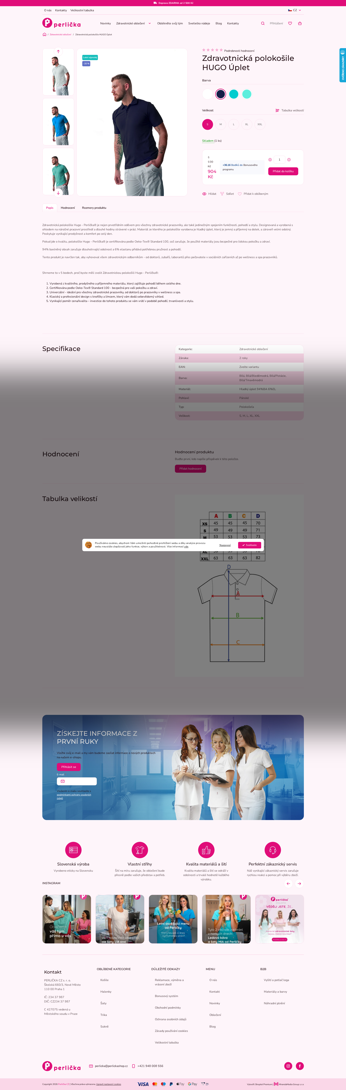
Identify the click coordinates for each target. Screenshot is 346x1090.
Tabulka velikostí (293, 110)
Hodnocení (68, 208)
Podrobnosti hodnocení (239, 51)
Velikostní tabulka (82, 10)
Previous (58, 51)
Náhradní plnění (274, 1003)
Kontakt (214, 992)
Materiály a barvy (275, 992)
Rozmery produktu (94, 208)
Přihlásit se (68, 767)
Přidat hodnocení (190, 469)
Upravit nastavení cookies (108, 1084)
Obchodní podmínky (168, 1008)
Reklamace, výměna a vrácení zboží (169, 982)
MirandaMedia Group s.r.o (291, 1084)
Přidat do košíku (283, 171)
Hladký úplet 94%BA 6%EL (257, 389)
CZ (295, 10)
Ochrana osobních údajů (170, 1019)
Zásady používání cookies (171, 1031)
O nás (48, 10)
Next (58, 192)
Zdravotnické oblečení (253, 349)
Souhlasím (251, 545)
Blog (212, 1027)
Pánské (244, 398)
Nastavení (225, 545)
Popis (49, 208)
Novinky (214, 1003)
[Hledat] (263, 23)
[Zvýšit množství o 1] (289, 160)
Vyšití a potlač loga (276, 980)
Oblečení (215, 1015)
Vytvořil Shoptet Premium (259, 1084)
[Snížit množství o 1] (270, 160)
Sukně (104, 1027)
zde (186, 546)
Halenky (105, 992)
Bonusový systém (166, 996)
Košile (104, 980)
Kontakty (61, 10)
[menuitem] (105, 23)
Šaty (103, 1003)
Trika (103, 1015)
